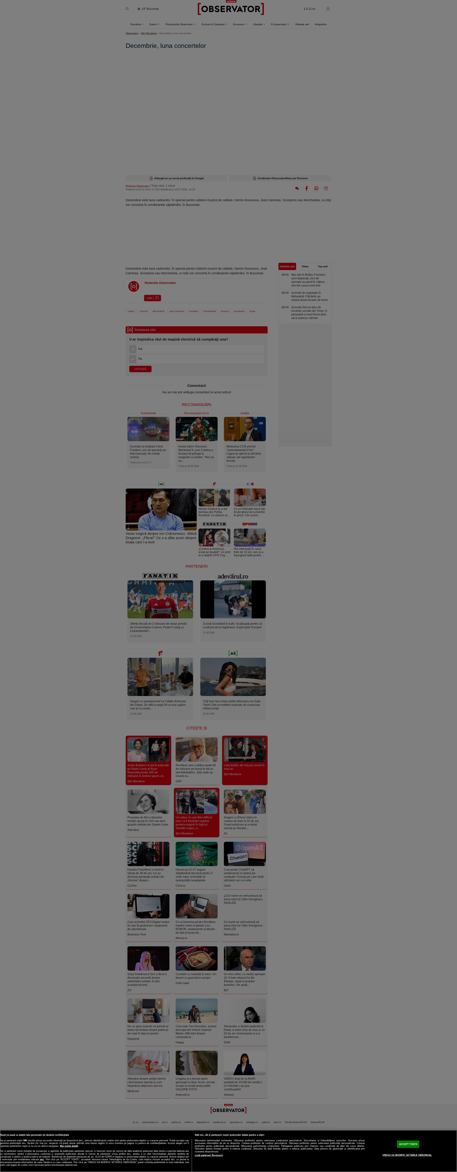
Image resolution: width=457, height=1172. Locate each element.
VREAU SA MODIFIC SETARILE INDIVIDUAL (407, 1155)
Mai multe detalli (69, 1146)
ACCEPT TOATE (408, 1144)
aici (42, 1159)
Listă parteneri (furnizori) (209, 1155)
